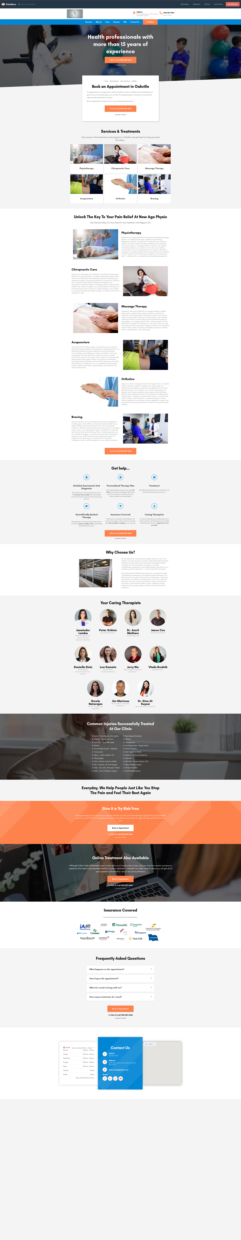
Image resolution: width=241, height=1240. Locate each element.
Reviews (116, 22)
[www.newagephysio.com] (105, 1069)
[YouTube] (120, 1078)
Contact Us (134, 22)
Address (140, 12)
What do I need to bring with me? (105, 987)
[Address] (134, 13)
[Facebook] (105, 1078)
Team (107, 22)
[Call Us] (105, 1054)
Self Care (207, 4)
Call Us (111, 1053)
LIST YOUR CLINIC (233, 4)
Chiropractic (196, 4)
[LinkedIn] (110, 1078)
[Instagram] (115, 1078)
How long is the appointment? (104, 978)
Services (88, 22)
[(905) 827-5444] (161, 13)
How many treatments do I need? (105, 997)
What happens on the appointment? (106, 969)
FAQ (125, 22)
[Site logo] (9, 4)
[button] (120, 969)
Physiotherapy (185, 4)
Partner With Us (218, 4)
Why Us (99, 22)
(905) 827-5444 (168, 13)
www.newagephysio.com (118, 1070)
